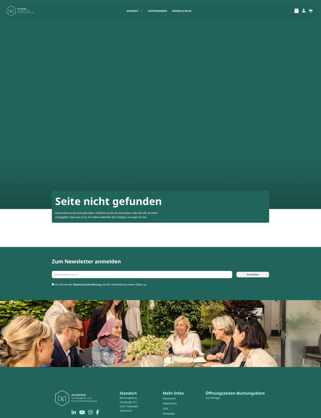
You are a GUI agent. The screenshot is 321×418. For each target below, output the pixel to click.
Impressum (169, 398)
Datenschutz (170, 403)
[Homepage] (20, 11)
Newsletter (169, 413)
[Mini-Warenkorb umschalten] (311, 11)
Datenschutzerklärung (87, 284)
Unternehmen (157, 11)
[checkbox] (53, 284)
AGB (165, 408)
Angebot (133, 11)
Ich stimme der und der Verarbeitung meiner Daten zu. (101, 284)
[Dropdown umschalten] (141, 11)
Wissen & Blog (181, 11)
